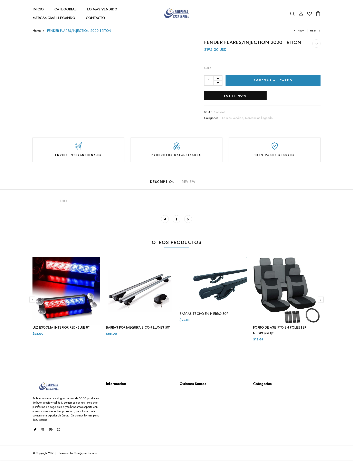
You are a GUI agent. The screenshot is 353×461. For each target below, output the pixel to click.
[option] (66, 299)
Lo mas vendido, (233, 118)
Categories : (212, 118)
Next (313, 30)
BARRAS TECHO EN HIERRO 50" (204, 313)
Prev (301, 30)
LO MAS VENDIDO (102, 9)
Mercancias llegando (259, 118)
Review (189, 181)
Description (162, 181)
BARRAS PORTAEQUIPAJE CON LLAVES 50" (138, 327)
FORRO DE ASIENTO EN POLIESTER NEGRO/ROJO (279, 330)
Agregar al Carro (273, 80)
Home (36, 30)
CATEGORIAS (65, 9)
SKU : (208, 112)
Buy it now (235, 96)
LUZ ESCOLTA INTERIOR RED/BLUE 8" (61, 327)
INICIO (38, 9)
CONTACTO (95, 17)
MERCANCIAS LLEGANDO (54, 17)
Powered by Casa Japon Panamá (77, 453)
